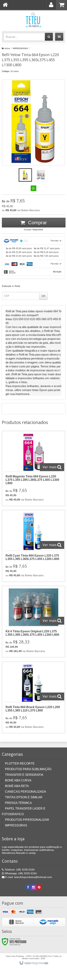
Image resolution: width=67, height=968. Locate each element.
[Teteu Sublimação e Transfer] (33, 19)
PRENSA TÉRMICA (18, 802)
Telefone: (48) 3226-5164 (19, 869)
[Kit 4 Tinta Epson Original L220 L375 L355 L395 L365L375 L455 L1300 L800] (33, 622)
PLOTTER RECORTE (20, 763)
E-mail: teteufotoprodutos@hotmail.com (28, 877)
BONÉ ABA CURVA (18, 780)
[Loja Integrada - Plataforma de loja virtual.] (34, 963)
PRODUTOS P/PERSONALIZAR (27, 819)
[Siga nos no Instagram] (33, 887)
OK (43, 296)
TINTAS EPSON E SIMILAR (23, 797)
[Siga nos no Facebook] (28, 887)
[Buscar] (49, 37)
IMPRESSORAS (20, 48)
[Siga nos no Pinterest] (39, 887)
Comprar (37, 222)
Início (7, 48)
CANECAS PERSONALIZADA (25, 791)
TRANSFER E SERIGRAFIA (24, 774)
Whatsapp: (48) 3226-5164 (20, 873)
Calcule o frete (11, 285)
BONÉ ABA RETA (17, 786)
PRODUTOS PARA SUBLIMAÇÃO (28, 769)
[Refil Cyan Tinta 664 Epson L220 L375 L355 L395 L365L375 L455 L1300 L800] (33, 546)
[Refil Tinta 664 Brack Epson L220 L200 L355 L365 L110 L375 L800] (33, 697)
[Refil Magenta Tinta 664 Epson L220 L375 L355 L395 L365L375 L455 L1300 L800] (33, 468)
